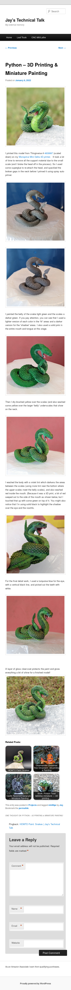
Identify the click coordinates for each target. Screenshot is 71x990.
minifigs (52, 805)
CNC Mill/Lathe (39, 37)
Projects (32, 805)
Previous (11, 47)
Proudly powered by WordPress (35, 983)
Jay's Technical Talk (24, 20)
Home (9, 37)
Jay (61, 805)
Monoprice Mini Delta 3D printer (34, 156)
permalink (24, 808)
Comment (17, 866)
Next (62, 47)
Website (16, 942)
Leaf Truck (22, 37)
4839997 (48, 153)
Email (17, 926)
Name (17, 908)
